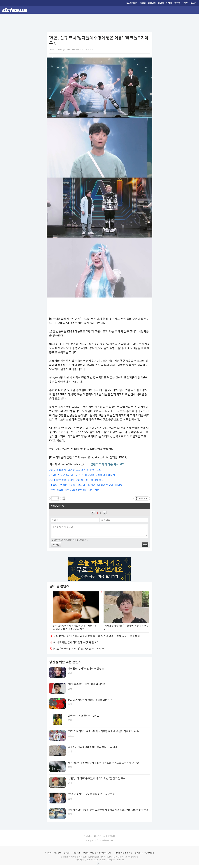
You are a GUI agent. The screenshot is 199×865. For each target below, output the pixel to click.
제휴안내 (57, 852)
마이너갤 (152, 3)
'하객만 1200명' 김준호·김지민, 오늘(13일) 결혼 (75, 470)
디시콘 (193, 3)
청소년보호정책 (105, 852)
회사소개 (48, 852)
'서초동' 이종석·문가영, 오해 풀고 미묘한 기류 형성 (77, 480)
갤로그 (177, 3)
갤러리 (143, 3)
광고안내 (67, 852)
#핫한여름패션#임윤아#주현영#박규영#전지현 (74, 490)
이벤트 (185, 3)
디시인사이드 (132, 3)
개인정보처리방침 (89, 852)
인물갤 (169, 3)
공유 (64, 498)
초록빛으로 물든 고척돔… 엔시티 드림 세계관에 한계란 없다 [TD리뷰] (86, 485)
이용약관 (76, 852)
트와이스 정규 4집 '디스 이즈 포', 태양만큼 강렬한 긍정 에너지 (82, 475)
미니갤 (161, 3)
